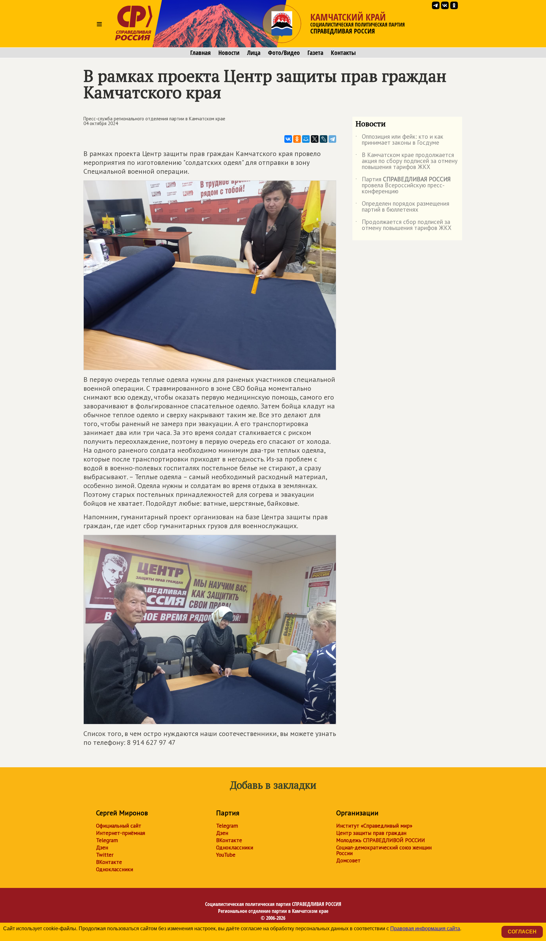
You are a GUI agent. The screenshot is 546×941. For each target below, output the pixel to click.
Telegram (107, 840)
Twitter (104, 855)
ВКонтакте (109, 862)
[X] (314, 139)
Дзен (102, 847)
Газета (315, 52)
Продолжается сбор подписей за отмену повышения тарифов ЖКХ (403, 225)
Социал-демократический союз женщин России (384, 850)
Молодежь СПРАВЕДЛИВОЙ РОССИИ (380, 840)
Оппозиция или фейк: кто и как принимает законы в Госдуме (399, 140)
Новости (229, 52)
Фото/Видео (284, 52)
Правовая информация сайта (425, 928)
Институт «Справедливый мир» (374, 826)
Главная (200, 52)
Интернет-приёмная (120, 833)
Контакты (343, 52)
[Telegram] (332, 139)
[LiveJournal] (323, 139)
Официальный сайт (118, 826)
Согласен (522, 931)
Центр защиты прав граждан (371, 833)
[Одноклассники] (297, 139)
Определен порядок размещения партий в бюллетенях (402, 207)
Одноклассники (114, 869)
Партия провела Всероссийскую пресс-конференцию (403, 185)
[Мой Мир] (306, 139)
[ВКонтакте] (288, 139)
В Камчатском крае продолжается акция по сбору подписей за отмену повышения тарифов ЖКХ (406, 161)
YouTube (225, 855)
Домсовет (348, 860)
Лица (253, 52)
